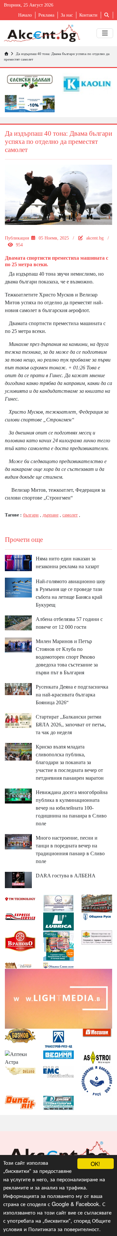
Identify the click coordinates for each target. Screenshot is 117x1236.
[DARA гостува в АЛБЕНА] (18, 879)
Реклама (46, 15)
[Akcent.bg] (42, 33)
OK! (95, 1164)
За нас (67, 15)
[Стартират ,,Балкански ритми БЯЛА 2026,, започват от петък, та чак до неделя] (18, 719)
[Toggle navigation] (105, 33)
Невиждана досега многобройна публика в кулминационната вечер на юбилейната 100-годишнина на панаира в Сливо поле (72, 808)
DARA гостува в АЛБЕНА (66, 875)
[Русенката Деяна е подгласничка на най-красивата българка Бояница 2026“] (18, 688)
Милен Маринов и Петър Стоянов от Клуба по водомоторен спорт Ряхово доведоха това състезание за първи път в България (67, 657)
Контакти (88, 15)
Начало (25, 15)
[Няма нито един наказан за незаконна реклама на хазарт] (18, 562)
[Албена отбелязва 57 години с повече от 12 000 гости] (18, 622)
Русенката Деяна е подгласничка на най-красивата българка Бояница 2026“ (72, 694)
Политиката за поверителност (63, 1229)
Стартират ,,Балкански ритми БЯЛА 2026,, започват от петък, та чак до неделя (71, 724)
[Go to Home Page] (6, 54)
